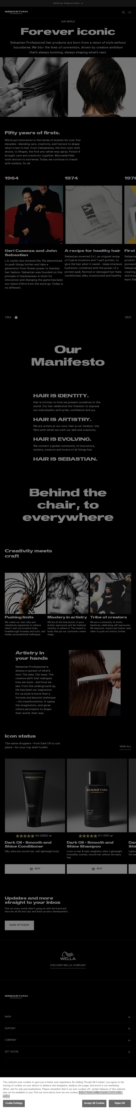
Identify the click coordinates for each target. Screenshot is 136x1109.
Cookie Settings (14, 1103)
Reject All (120, 1103)
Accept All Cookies (94, 1103)
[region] (68, 1093)
